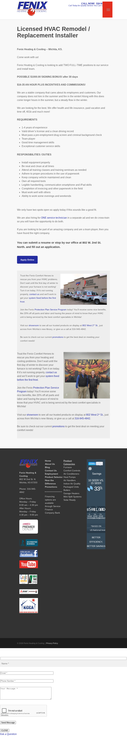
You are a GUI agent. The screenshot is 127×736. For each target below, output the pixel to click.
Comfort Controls (72, 470)
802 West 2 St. (90, 325)
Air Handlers (70, 480)
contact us (34, 294)
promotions (57, 337)
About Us (50, 464)
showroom (34, 325)
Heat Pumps (70, 477)
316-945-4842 (82, 418)
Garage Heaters (71, 493)
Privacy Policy (52, 643)
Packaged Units (71, 487)
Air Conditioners (71, 474)
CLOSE (4, 730)
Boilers (67, 490)
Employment (51, 474)
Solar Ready (70, 500)
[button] (27, 260)
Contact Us (51, 470)
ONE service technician (54, 217)
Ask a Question (8, 734)
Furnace (68, 467)
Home (48, 461)
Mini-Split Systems (72, 496)
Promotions (51, 487)
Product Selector (54, 477)
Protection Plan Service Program (50, 309)
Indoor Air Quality (72, 483)
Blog (47, 467)
